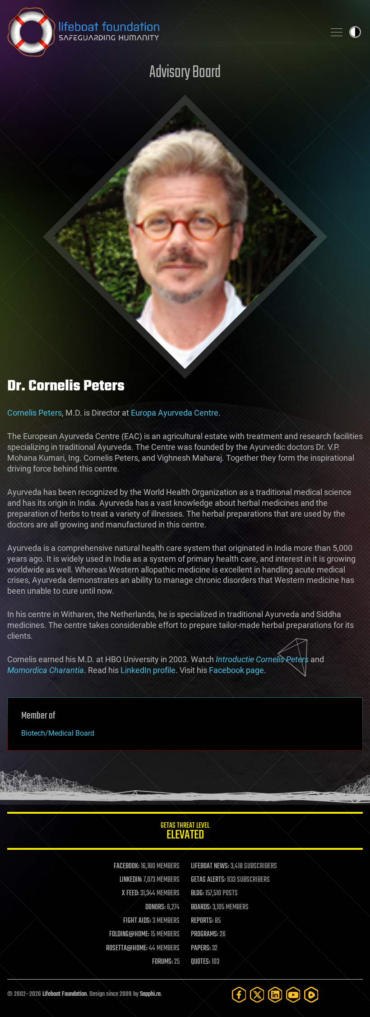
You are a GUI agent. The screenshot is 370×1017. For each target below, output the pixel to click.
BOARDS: (201, 907)
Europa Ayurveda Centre (174, 412)
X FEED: (130, 893)
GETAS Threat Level (185, 832)
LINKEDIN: (131, 880)
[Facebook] (239, 995)
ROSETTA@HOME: (127, 948)
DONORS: (155, 907)
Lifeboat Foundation (64, 994)
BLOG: (197, 893)
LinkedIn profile (148, 670)
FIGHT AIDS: (137, 921)
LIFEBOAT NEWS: (210, 866)
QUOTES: (200, 962)
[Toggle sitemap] (336, 32)
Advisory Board (185, 73)
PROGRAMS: (204, 934)
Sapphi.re (150, 994)
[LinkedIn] (275, 995)
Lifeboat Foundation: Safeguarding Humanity (162, 32)
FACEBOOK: (126, 866)
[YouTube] (293, 995)
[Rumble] (311, 995)
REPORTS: (202, 921)
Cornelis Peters (34, 412)
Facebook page (236, 670)
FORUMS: (162, 962)
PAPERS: (201, 948)
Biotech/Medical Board (57, 733)
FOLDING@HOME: (129, 934)
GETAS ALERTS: (208, 880)
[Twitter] (257, 995)
